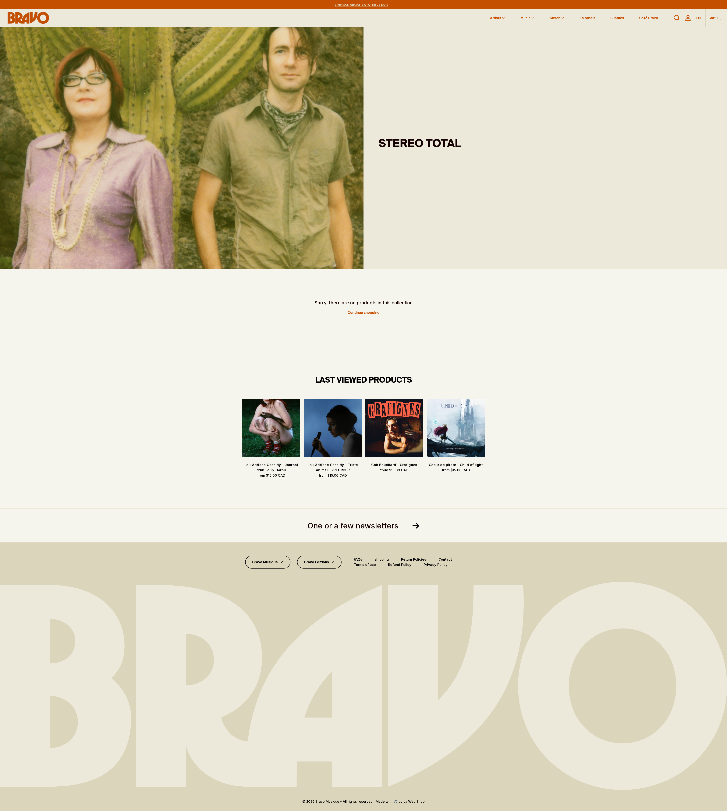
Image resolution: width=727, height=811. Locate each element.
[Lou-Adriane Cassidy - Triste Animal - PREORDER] (333, 428)
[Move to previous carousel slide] (238, 428)
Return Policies (413, 559)
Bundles (617, 18)
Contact (445, 559)
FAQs (358, 559)
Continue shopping (364, 312)
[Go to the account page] (688, 18)
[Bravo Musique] (28, 18)
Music (525, 18)
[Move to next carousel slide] (488, 428)
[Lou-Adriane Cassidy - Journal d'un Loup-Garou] (271, 428)
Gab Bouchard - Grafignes (394, 465)
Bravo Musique (265, 562)
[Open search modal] (676, 18)
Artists (495, 18)
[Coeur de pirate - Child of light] (456, 428)
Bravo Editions (316, 562)
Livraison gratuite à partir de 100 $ (361, 4)
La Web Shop (414, 801)
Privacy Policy (436, 565)
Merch (555, 18)
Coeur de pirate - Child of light (456, 465)
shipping (381, 559)
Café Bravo (648, 18)
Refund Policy (399, 565)
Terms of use (365, 565)
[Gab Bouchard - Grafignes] (394, 428)
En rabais (587, 18)
